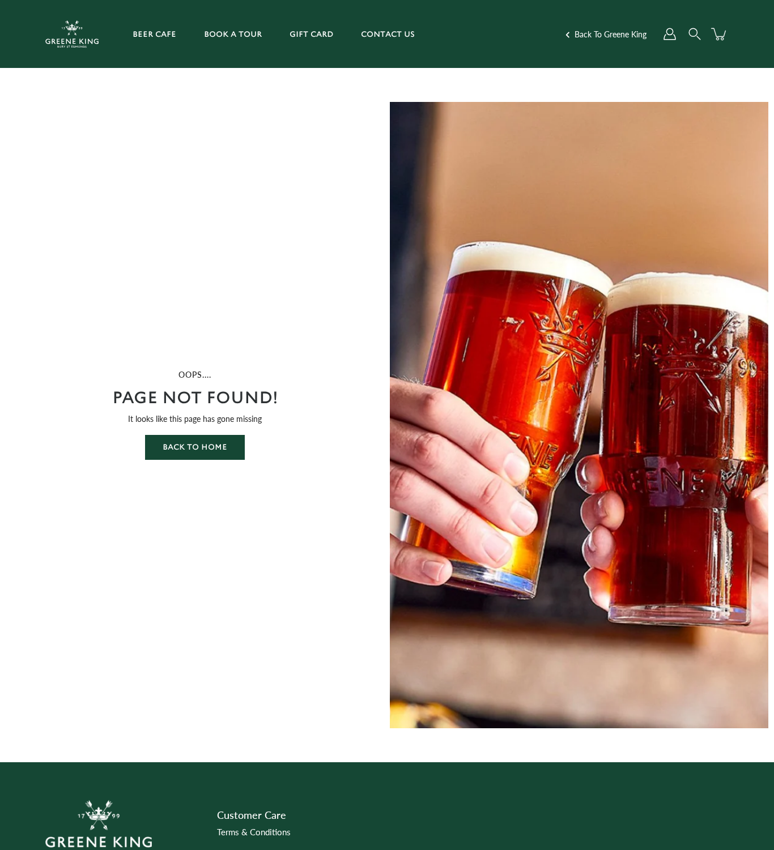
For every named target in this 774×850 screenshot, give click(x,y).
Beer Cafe (154, 34)
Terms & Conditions (254, 832)
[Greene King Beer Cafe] (72, 34)
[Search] (695, 34)
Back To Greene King (609, 34)
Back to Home (195, 447)
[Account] (670, 34)
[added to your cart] (720, 34)
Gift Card (311, 34)
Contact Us (388, 34)
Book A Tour (233, 34)
